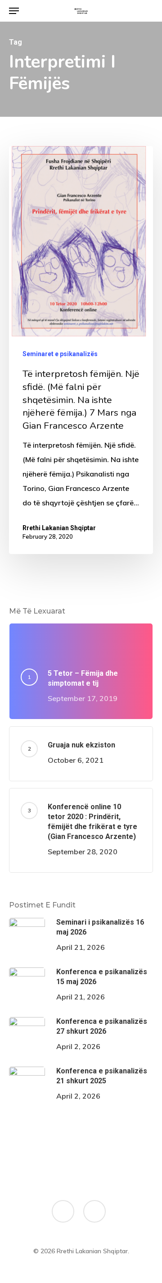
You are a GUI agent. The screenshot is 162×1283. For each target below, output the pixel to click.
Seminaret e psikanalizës (60, 353)
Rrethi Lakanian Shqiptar (59, 528)
